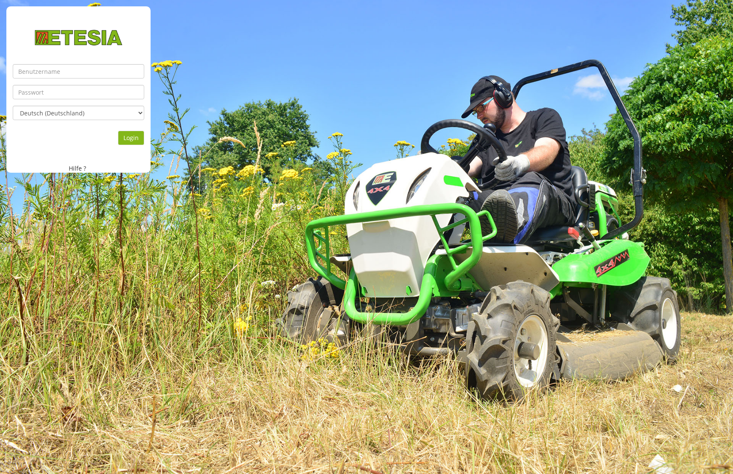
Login (131, 138)
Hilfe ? (77, 168)
